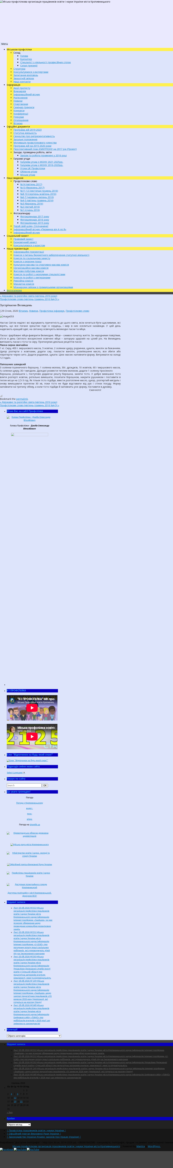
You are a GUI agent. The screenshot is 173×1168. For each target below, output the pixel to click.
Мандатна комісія (24, 284)
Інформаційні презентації (29, 251)
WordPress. (154, 1146)
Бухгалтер (26, 59)
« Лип (10, 1112)
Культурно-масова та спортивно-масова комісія (41, 264)
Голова (24, 55)
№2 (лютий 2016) (30, 206)
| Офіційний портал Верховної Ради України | (34, 1133)
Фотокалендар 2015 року (34, 223)
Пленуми (19, 117)
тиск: (29, 814)
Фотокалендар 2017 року (34, 216)
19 (15, 1101)
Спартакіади (21, 104)
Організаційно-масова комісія (31, 267)
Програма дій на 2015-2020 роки (32, 145)
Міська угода (27, 174)
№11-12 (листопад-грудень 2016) (39, 190)
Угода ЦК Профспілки (32, 168)
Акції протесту (22, 88)
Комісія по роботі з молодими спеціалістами (39, 274)
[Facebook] (7, 1149)
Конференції (21, 113)
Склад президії (29, 65)
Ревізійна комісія (23, 280)
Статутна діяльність (25, 133)
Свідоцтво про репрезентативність (34, 136)
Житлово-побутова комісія (29, 271)
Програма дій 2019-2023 (28, 129)
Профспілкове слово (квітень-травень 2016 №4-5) (29, 299)
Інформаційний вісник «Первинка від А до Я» (40, 229)
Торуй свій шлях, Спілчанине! (31, 226)
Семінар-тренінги (24, 107)
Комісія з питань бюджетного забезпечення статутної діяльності (51, 255)
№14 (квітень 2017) (31, 184)
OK (45, 785)
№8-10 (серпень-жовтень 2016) (38, 194)
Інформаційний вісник (27, 94)
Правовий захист (23, 239)
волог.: (29, 808)
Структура (19, 68)
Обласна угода (28, 171)
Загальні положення (25, 139)
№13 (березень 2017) (32, 187)
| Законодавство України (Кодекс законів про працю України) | (44, 1136)
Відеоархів (20, 91)
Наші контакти (22, 81)
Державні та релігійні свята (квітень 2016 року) (28, 296)
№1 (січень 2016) (30, 210)
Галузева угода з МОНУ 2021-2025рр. (41, 161)
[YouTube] (20, 1149)
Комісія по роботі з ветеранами (32, 277)
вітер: (29, 819)
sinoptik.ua (35, 824)
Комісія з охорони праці (28, 261)
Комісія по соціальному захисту (32, 258)
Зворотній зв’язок (24, 78)
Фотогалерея (14, 290)
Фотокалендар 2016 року (34, 219)
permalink (22, 398)
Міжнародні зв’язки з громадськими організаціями (43, 287)
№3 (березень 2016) (31, 203)
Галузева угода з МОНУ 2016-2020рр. (41, 165)
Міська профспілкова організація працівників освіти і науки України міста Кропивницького (66, 1146)
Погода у (29, 803)
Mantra (141, 1146)
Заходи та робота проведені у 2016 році (43, 155)
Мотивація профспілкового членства (35, 142)
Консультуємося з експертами (31, 72)
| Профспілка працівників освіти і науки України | (36, 1130)
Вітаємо (18, 123)
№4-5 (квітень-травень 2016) (36, 200)
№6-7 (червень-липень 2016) (37, 197)
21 (21, 1101)
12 (15, 1098)
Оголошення (21, 120)
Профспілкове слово (77, 310)
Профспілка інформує (51, 310)
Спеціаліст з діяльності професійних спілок (45, 62)
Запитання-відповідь (26, 75)
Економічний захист (25, 242)
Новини (18, 100)
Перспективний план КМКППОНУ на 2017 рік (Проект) (45, 149)
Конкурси (19, 110)
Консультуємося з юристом (29, 245)
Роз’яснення (21, 97)
